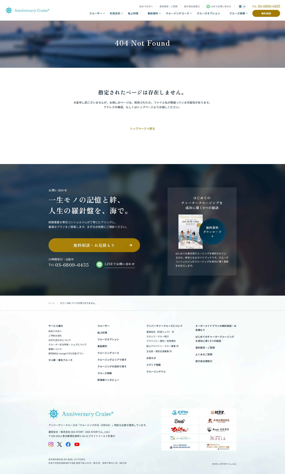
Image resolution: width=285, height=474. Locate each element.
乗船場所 (153, 13)
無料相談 (266, 13)
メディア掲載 (153, 364)
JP (242, 6)
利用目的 (115, 13)
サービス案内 (55, 325)
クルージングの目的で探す (112, 366)
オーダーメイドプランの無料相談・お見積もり (216, 328)
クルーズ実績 (237, 13)
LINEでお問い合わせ (220, 6)
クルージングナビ (156, 371)
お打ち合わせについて (59, 340)
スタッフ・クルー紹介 (157, 336)
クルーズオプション (208, 13)
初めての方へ (146, 6)
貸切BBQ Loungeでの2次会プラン (66, 353)
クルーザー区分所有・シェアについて (67, 344)
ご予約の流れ (55, 335)
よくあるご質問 (203, 354)
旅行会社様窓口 (192, 6)
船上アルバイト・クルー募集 (161, 346)
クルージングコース (177, 13)
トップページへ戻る (142, 128)
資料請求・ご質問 (168, 6)
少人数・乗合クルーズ (60, 360)
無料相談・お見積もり (94, 245)
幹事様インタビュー (108, 380)
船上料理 (133, 13)
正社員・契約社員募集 (157, 351)
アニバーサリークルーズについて (164, 325)
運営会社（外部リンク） (158, 331)
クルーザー (95, 13)
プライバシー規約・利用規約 (161, 340)
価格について (55, 349)
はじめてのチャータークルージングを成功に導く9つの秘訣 (214, 338)
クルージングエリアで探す (112, 359)
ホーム (51, 303)
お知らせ (151, 358)
